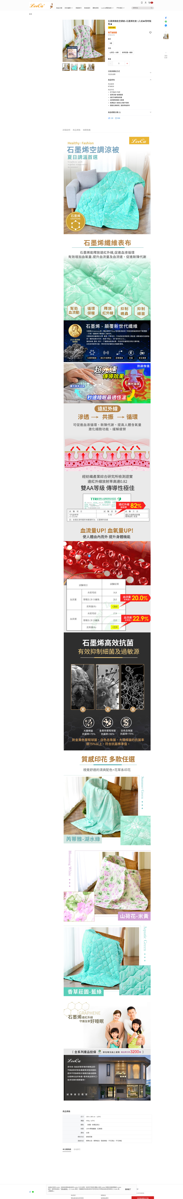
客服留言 (103, 1195)
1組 (111, 43)
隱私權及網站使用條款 (77, 1198)
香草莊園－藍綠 (127, 52)
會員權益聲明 (104, 1198)
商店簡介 (73, 1195)
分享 (111, 118)
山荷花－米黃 (114, 52)
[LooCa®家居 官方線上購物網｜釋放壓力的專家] (41, 5)
